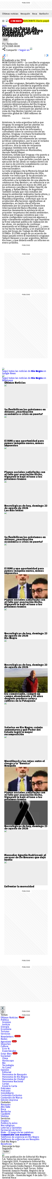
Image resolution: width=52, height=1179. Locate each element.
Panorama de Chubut (13, 1079)
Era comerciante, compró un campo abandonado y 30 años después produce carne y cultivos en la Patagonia (23, 697)
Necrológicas (8, 1125)
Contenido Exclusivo (11, 1095)
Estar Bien (9, 1053)
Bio (3, 1063)
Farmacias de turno (11, 1130)
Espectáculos (9, 1051)
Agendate (8, 1041)
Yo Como (6, 1067)
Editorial (6, 1072)
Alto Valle (5, 1107)
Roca (34, 13)
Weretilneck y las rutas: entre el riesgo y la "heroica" (24, 762)
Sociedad (6, 1056)
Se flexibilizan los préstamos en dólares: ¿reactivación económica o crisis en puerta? (25, 412)
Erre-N (6, 1048)
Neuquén (25, 13)
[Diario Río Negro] (7, 21)
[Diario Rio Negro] (3, 1154)
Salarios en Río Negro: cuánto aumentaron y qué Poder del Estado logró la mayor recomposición (23, 731)
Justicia (6, 1024)
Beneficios (6, 1144)
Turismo (5, 1031)
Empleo (5, 1120)
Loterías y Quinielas (11, 1127)
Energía (5, 1026)
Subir (6, 1151)
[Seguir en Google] (3, 57)
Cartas (5, 1083)
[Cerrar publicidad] (2, 1008)
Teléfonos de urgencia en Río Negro (20, 1137)
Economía (6, 1029)
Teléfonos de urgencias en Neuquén (20, 1139)
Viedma (5, 1116)
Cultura (4, 1046)
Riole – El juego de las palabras (17, 1132)
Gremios (6, 1022)
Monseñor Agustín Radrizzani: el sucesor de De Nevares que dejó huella (25, 857)
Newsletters (10, 1036)
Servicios (5, 1033)
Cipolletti (5, 1113)
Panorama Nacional (12, 1081)
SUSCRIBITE (36, 21)
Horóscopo (8, 1060)
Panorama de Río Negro (15, 1076)
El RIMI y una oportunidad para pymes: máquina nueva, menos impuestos (24, 443)
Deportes (6, 1044)
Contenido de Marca (11, 1097)
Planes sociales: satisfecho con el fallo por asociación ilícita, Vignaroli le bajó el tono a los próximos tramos (24, 476)
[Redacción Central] (5, 37)
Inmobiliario (7, 1093)
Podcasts (6, 1090)
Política (5, 1020)
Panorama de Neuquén (14, 1074)
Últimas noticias (10, 13)
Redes (4, 1039)
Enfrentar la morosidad (19, 886)
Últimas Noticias (12, 1017)
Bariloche (44, 13)
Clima (5, 1058)
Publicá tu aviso (9, 1123)
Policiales (6, 1088)
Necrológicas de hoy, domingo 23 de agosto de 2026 (25, 507)
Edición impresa (9, 1100)
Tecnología (8, 1065)
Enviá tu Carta (9, 1086)
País (4, 26)
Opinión (5, 1070)
